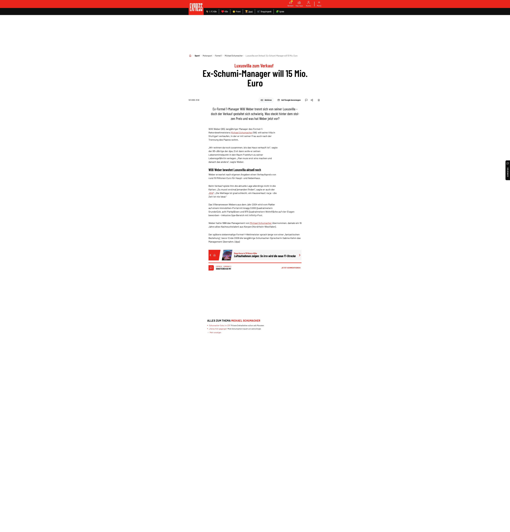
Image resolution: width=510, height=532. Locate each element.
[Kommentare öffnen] (306, 100)
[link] (196, 7)
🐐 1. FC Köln (211, 11)
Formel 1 (218, 55)
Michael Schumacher (234, 55)
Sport (197, 55)
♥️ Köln (224, 11)
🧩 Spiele (280, 11)
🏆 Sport (249, 11)
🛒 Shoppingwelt (264, 11)
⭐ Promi (236, 11)
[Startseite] (190, 55)
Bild (211, 193)
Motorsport (207, 55)
